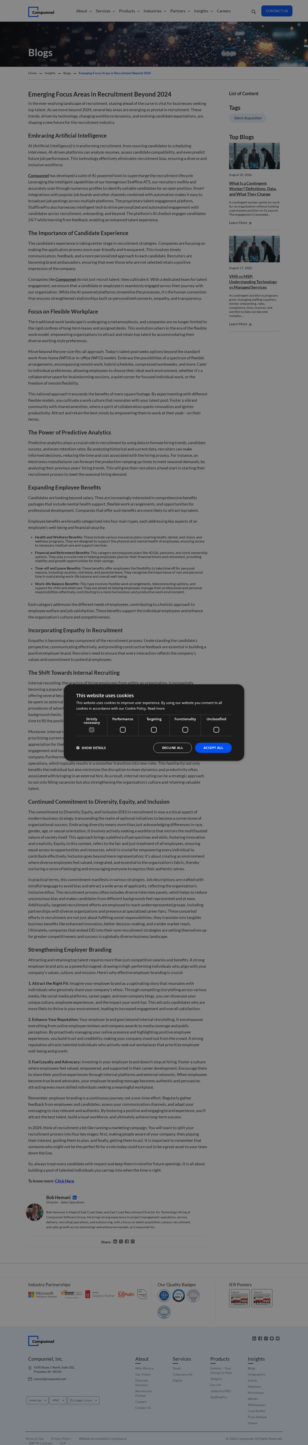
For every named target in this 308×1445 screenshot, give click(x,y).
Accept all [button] (213, 748)
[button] (91, 747)
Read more (156, 708)
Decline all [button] (172, 748)
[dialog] (154, 722)
